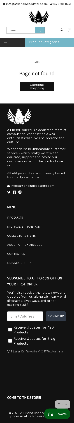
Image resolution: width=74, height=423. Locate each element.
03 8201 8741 (61, 4)
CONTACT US (16, 253)
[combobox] (25, 30)
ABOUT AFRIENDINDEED (25, 244)
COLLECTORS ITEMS (21, 235)
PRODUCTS (15, 217)
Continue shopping (37, 86)
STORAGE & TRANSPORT (24, 226)
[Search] (40, 30)
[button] (5, 42)
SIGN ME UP (56, 316)
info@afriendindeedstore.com (26, 4)
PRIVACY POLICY (19, 263)
